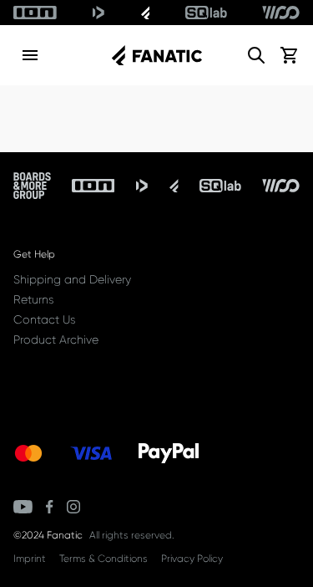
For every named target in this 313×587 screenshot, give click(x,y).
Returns (33, 299)
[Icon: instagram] (73, 506)
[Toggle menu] (30, 55)
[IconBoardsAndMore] (32, 185)
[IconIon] (35, 12)
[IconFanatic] (145, 12)
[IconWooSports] (281, 12)
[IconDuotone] (98, 12)
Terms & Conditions (103, 558)
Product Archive (55, 339)
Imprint (29, 558)
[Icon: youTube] (23, 506)
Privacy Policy (192, 558)
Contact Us (44, 319)
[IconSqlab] (206, 12)
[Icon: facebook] (49, 506)
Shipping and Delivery (72, 279)
